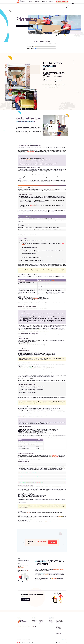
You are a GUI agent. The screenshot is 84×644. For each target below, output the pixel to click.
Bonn (31, 289)
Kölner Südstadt (57, 513)
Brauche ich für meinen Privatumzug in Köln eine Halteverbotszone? (31, 479)
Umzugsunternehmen (30, 151)
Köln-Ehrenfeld (60, 516)
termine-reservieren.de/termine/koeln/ (55, 259)
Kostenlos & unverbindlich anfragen (25, 26)
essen (39, 329)
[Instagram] (19, 642)
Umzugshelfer (53, 283)
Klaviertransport (35, 298)
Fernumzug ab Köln (55, 456)
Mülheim (23, 314)
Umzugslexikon (51, 1)
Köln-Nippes (30, 519)
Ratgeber (57, 642)
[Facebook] (17, 642)
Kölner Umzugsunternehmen (21, 143)
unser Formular (54, 578)
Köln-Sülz (28, 512)
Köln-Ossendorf (48, 521)
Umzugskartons (32, 205)
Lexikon (60, 642)
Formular (27, 130)
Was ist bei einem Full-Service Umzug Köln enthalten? (29, 472)
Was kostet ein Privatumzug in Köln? (25, 464)
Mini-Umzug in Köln (53, 455)
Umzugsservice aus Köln (44, 573)
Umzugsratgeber (44, 1)
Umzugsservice (37, 1)
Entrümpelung (31, 367)
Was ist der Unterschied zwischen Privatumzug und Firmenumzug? (31, 482)
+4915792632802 (21, 567)
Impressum (62, 642)
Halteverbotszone (29, 159)
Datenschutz (65, 642)
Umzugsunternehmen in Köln (58, 569)
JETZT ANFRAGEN (25, 599)
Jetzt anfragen (53, 542)
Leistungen (30, 1)
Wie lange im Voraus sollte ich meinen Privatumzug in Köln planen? (31, 476)
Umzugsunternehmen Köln (25, 642)
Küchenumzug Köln (53, 457)
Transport (52, 189)
